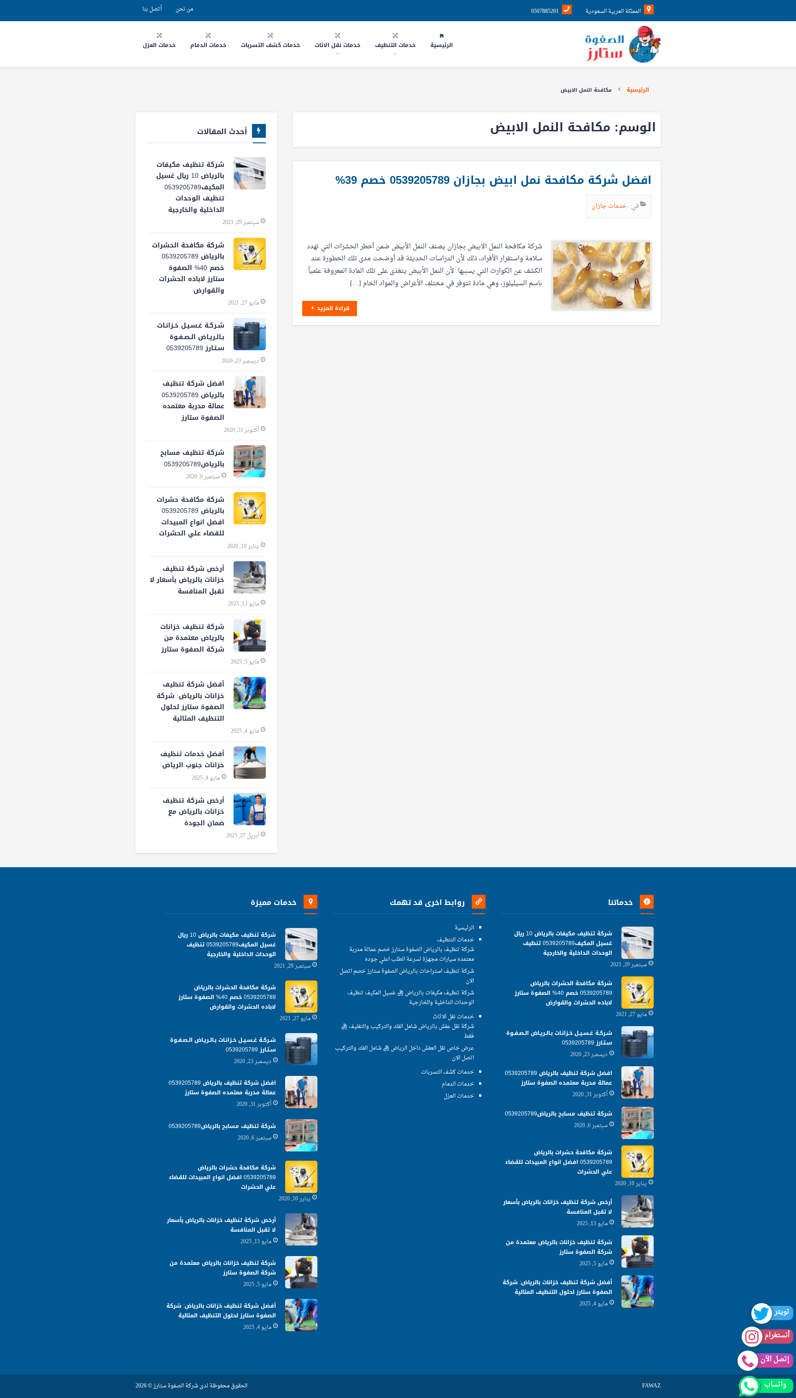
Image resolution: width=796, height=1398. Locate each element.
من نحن (184, 9)
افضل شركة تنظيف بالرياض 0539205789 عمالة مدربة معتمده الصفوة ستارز (193, 400)
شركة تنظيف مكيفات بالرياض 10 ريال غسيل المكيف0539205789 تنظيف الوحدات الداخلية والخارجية (190, 187)
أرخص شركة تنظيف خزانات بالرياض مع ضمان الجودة (193, 811)
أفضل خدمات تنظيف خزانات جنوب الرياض (192, 760)
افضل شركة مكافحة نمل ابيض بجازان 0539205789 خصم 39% (493, 180)
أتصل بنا (152, 9)
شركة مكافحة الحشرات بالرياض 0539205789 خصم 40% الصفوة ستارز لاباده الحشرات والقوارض (188, 268)
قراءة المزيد (332, 308)
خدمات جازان (609, 206)
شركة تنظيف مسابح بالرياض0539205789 (192, 458)
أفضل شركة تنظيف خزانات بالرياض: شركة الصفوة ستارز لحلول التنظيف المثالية (190, 701)
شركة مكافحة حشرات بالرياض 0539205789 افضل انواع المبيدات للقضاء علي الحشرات (190, 516)
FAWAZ (651, 1386)
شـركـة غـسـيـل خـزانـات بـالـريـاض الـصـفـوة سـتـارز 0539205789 (190, 336)
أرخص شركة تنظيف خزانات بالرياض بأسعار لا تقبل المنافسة (187, 580)
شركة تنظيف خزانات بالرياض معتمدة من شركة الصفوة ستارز (192, 638)
